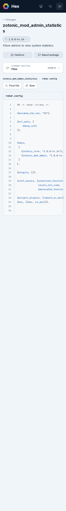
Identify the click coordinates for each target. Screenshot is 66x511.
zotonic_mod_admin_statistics (20, 78)
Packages (11, 19)
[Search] (50, 6)
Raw (32, 85)
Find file (14, 85)
